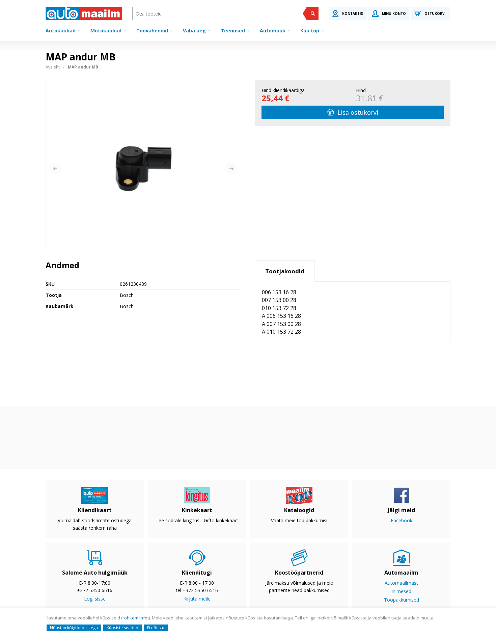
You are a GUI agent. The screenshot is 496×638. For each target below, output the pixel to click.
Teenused (233, 30)
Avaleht (53, 67)
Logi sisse (95, 598)
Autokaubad (61, 30)
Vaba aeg (194, 30)
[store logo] (84, 13)
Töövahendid (152, 30)
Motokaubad (105, 30)
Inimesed (401, 591)
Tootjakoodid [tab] (284, 271)
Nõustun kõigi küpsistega (74, 628)
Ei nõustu (155, 628)
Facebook (401, 520)
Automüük (272, 30)
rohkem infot (135, 618)
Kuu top (309, 30)
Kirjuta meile (197, 598)
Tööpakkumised (401, 600)
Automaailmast (401, 583)
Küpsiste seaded (122, 628)
